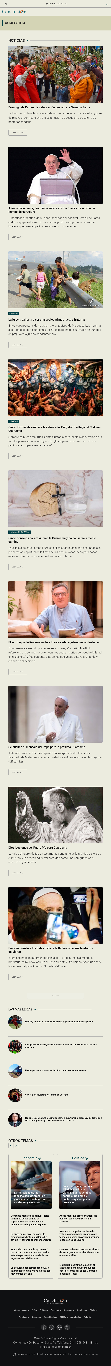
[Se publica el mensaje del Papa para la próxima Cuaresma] (55, 714)
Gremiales (81, 1310)
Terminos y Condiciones (83, 1354)
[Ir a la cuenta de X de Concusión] (52, 1327)
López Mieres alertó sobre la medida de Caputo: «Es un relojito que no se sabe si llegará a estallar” (79, 1237)
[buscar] (107, 4)
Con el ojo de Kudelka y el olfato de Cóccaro (46, 1095)
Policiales (23, 1317)
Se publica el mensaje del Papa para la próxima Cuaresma (46, 747)
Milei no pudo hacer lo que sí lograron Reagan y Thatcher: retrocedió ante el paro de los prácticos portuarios (79, 1267)
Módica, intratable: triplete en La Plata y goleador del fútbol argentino (59, 1021)
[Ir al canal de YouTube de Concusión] (59, 1327)
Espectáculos (50, 1317)
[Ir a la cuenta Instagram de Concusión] (67, 1327)
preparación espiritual (19, 532)
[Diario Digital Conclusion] (14, 11)
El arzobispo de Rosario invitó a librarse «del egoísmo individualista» (53, 642)
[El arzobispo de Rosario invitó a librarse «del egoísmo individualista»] (55, 609)
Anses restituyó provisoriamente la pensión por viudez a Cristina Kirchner (30, 1218)
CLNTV (63, 1317)
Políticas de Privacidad (51, 1354)
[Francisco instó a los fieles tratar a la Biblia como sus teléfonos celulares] (55, 915)
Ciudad (93, 1310)
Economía (55, 1310)
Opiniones (67, 1310)
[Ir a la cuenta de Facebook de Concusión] (44, 1327)
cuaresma (13, 313)
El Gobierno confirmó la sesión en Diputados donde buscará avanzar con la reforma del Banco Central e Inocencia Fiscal (29, 1269)
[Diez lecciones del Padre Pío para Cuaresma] (55, 815)
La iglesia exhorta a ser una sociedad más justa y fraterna (46, 319)
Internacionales (20, 1310)
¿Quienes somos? (24, 1354)
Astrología (75, 1317)
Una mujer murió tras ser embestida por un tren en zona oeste (55, 1070)
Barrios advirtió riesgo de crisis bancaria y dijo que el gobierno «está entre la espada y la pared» (79, 1252)
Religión (87, 1317)
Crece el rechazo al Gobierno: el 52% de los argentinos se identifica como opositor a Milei (30, 1252)
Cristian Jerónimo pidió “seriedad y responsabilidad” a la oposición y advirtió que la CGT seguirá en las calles (78, 1220)
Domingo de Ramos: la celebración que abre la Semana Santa (49, 107)
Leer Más (16, 133)
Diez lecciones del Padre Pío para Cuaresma (37, 847)
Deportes (36, 1317)
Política (43, 1310)
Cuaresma (13, 421)
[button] (10, 1145)
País (34, 1310)
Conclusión (67, 1338)
